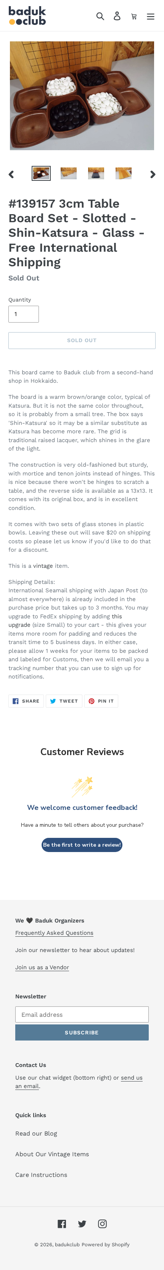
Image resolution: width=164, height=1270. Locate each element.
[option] (41, 174)
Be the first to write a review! (82, 845)
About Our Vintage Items (52, 1154)
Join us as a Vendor (42, 967)
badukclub (67, 1244)
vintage (43, 565)
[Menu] (150, 15)
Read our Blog (36, 1133)
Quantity (19, 300)
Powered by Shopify (106, 1244)
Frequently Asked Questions (54, 932)
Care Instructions (41, 1174)
